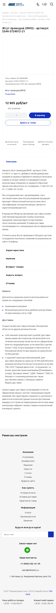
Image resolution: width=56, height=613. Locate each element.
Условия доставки (28, 497)
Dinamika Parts (28, 461)
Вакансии (28, 520)
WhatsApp (27, 550)
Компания (28, 452)
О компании (28, 457)
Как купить (28, 488)
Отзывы (28, 477)
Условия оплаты (28, 493)
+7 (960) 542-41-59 (30, 563)
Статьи (28, 473)
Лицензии (28, 465)
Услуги (28, 512)
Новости (28, 469)
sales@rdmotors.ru (30, 570)
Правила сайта (28, 481)
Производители (28, 516)
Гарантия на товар (28, 501)
